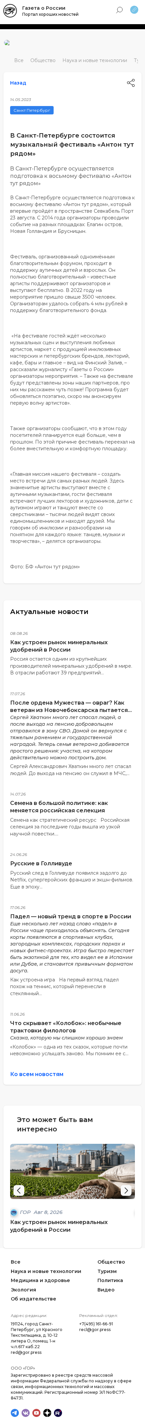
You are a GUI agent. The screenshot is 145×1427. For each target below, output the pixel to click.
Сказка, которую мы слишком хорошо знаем (66, 1038)
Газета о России (43, 8)
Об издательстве (33, 1299)
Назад (18, 83)
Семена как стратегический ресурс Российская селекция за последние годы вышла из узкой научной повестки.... (69, 827)
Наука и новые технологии (94, 60)
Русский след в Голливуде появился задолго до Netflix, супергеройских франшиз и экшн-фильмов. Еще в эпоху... (71, 880)
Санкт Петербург (31, 110)
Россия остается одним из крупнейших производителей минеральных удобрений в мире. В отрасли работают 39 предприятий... (71, 666)
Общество (43, 60)
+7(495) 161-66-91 (96, 1323)
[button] (126, 1190)
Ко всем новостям (36, 1074)
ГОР (26, 1212)
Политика (110, 1280)
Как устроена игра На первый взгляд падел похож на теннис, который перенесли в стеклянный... (64, 987)
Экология (23, 1290)
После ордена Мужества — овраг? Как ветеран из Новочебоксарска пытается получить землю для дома (69, 710)
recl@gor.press (95, 1329)
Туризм (107, 1271)
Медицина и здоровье (40, 1280)
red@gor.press (26, 1352)
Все (19, 60)
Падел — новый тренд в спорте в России (70, 916)
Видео (106, 1290)
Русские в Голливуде (41, 863)
